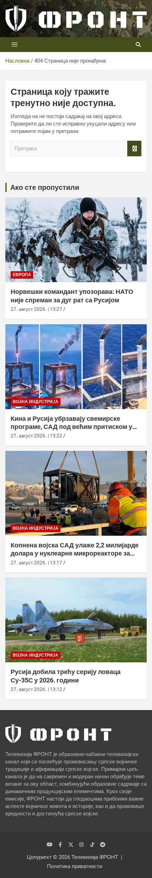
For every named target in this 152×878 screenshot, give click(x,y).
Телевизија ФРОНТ (94, 857)
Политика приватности (74, 866)
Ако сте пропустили (44, 187)
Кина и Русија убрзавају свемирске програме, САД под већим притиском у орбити (71, 427)
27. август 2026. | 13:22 (36, 435)
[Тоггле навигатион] (14, 44)
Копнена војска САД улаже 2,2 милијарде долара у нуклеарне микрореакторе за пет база (75, 553)
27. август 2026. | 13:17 (36, 562)
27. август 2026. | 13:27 (36, 309)
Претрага (134, 149)
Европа (22, 274)
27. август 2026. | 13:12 (36, 689)
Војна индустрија (35, 401)
